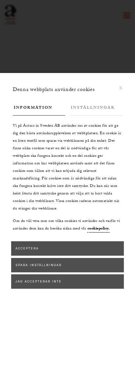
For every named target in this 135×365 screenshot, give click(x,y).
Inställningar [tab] (93, 108)
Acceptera (27, 248)
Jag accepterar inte (38, 281)
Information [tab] (33, 108)
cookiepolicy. (98, 229)
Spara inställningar (38, 265)
